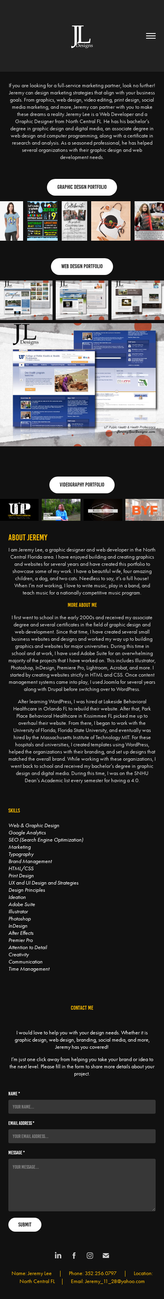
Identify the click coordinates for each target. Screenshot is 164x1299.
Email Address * (21, 1123)
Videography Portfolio (82, 485)
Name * (14, 1093)
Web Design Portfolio (82, 266)
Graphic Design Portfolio (82, 187)
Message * (16, 1152)
